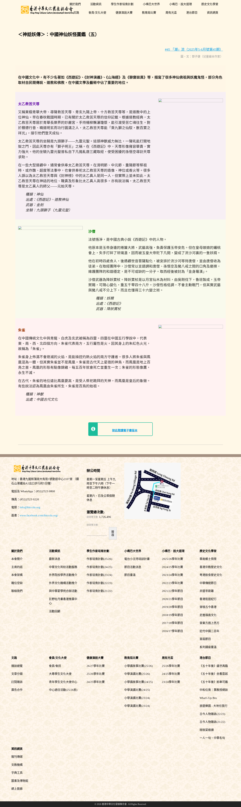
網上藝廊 (17, 788)
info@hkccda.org (30, 507)
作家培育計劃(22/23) (99, 583)
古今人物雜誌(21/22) (212, 721)
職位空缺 (17, 583)
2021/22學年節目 (172, 590)
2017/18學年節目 (172, 622)
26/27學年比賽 (96, 665)
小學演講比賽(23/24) (137, 697)
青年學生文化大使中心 (63, 681)
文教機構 (17, 764)
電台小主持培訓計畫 (137, 558)
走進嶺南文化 (208, 615)
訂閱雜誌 (17, 681)
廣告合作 (17, 689)
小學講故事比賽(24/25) (138, 681)
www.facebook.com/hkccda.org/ (39, 515)
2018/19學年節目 (172, 615)
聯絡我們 (17, 590)
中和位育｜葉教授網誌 (214, 689)
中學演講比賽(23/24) (137, 705)
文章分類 (17, 673)
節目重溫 (130, 574)
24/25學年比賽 (96, 681)
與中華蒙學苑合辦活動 (63, 590)
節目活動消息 (132, 567)
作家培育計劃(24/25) (99, 567)
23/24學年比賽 (171, 681)
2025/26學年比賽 (172, 558)
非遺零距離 (207, 590)
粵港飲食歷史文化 (211, 574)
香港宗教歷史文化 (211, 567)
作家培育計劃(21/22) (99, 590)
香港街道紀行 (208, 599)
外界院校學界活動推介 (63, 574)
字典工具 (17, 772)
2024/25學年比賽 (172, 567)
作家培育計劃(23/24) (99, 574)
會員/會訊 (55, 665)
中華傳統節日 (208, 583)
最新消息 (54, 558)
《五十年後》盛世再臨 (214, 665)
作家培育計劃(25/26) (99, 558)
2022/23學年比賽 (172, 583)
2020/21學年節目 (172, 599)
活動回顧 (54, 611)
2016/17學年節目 (172, 631)
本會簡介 (17, 558)
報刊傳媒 (17, 756)
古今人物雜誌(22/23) (212, 713)
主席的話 (17, 567)
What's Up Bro (208, 697)
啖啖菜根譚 (207, 729)
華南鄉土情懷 (208, 558)
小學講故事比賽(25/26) (138, 665)
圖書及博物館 (19, 780)
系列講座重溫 (208, 647)
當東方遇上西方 (209, 622)
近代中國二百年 (209, 631)
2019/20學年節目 (172, 606)
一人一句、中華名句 (212, 737)
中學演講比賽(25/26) (137, 673)
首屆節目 (205, 638)
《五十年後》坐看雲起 (214, 673)
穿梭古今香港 (208, 606)
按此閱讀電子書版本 (124, 430)
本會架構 (17, 574)
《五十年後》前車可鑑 (214, 681)
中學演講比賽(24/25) (137, 689)
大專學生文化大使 (60, 673)
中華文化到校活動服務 (63, 567)
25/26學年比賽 (96, 673)
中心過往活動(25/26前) (63, 689)
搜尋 (112, 533)
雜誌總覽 (17, 665)
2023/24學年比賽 (172, 574)
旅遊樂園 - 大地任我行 (213, 705)
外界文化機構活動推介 (63, 583)
